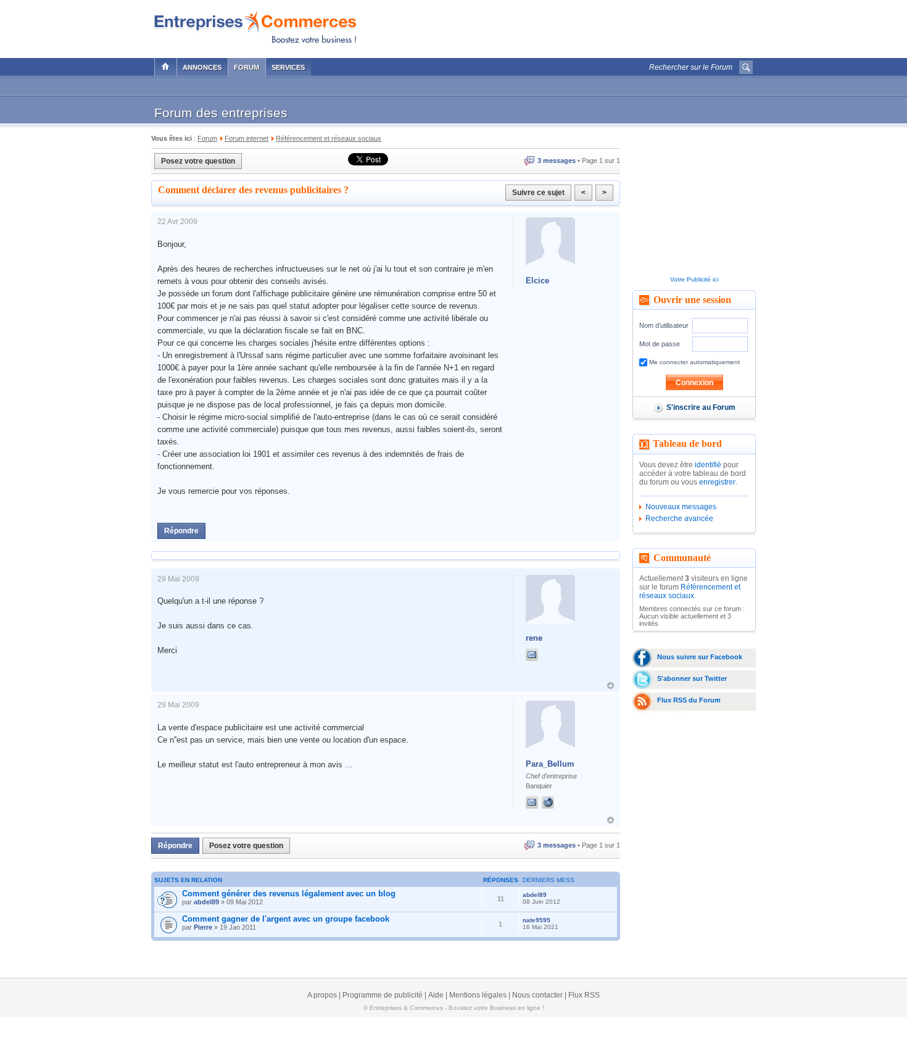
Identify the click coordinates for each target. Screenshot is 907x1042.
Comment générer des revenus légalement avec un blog (289, 893)
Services (288, 67)
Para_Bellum (550, 764)
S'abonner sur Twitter (692, 678)
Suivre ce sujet (538, 192)
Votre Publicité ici (694, 279)
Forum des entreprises (221, 113)
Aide (436, 995)
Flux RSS (584, 995)
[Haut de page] (610, 685)
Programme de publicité (382, 995)
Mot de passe (659, 344)
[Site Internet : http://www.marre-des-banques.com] (560, 802)
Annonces (202, 67)
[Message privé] (532, 655)
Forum (246, 67)
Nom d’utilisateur (664, 325)
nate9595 (536, 920)
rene (534, 638)
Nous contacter (537, 995)
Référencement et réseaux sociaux (689, 591)
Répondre (181, 531)
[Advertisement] (608, 25)
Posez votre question (198, 161)
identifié (708, 465)
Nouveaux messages (680, 506)
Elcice (537, 280)
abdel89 (206, 902)
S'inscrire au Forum (700, 407)
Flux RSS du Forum (689, 700)
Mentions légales (478, 995)
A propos (322, 995)
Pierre (203, 927)
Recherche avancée (679, 518)
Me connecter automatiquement (693, 362)
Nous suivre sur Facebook (699, 657)
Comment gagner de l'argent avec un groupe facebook (285, 918)
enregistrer (717, 482)
